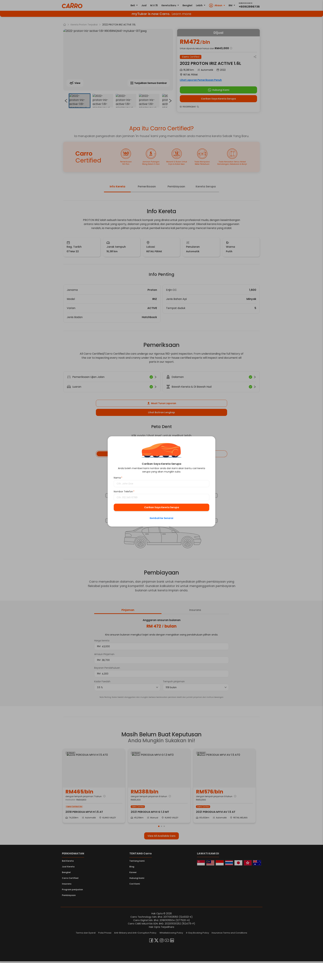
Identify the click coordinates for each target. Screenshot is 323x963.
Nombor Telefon (124, 491)
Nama (118, 478)
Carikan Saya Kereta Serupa (161, 507)
